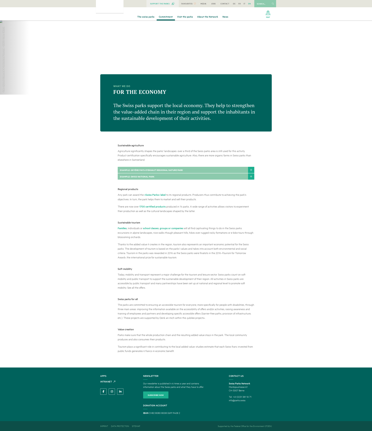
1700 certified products (152, 206)
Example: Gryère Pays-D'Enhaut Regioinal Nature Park (151, 169)
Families (122, 228)
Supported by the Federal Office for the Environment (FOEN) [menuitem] (245, 426)
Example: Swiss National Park (137, 176)
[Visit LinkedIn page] (120, 391)
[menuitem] (162, 3)
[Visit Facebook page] (103, 391)
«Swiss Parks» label (155, 194)
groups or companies (171, 228)
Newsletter (150, 375)
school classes (151, 228)
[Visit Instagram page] (112, 391)
